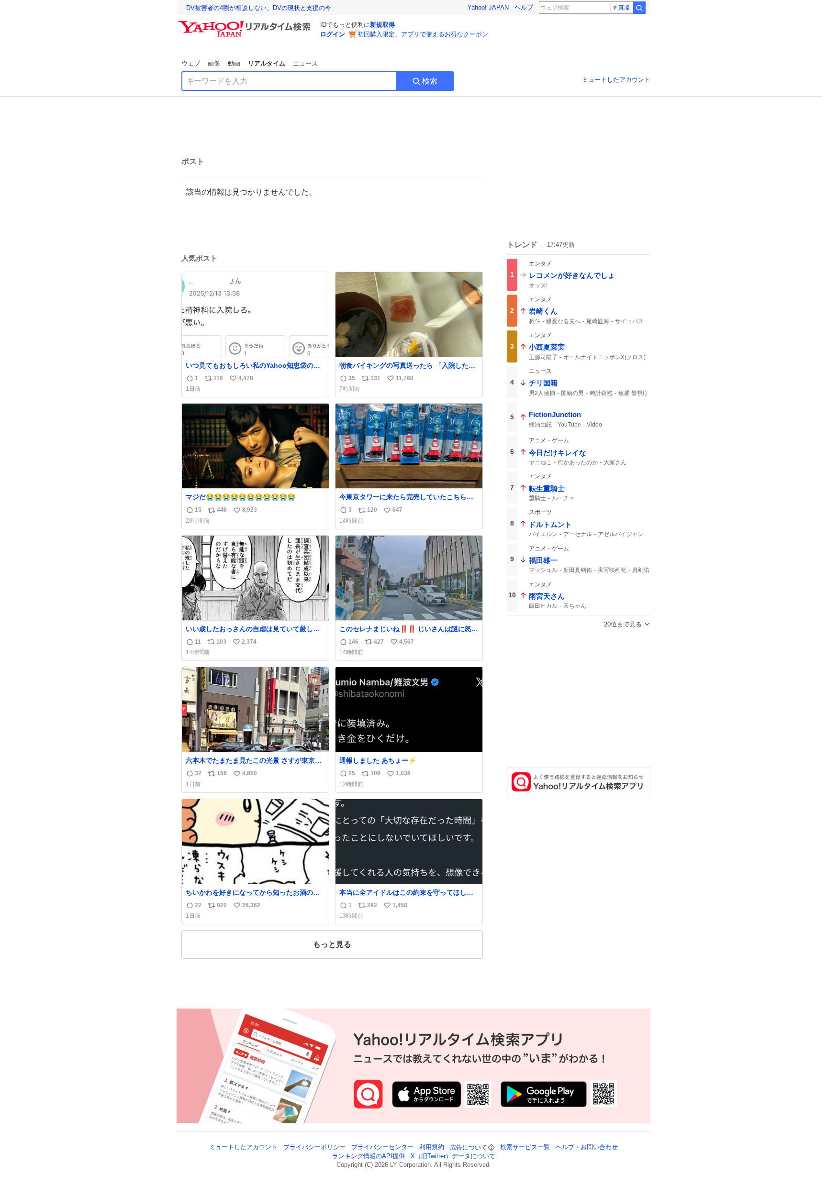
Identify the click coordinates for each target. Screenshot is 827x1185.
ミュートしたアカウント (616, 79)
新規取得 (382, 24)
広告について (468, 1147)
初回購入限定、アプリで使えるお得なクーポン (423, 34)
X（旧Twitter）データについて (453, 1156)
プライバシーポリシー (314, 1147)
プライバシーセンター (382, 1147)
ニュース (305, 63)
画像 (214, 63)
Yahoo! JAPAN (488, 7)
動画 (234, 63)
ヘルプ (523, 7)
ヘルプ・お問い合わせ (587, 1147)
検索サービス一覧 (525, 1147)
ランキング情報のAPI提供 (368, 1156)
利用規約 (431, 1147)
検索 (429, 81)
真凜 (624, 7)
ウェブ (190, 63)
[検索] (639, 7)
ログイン (332, 34)
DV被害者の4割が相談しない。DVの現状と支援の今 (258, 7)
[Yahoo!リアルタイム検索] (246, 23)
